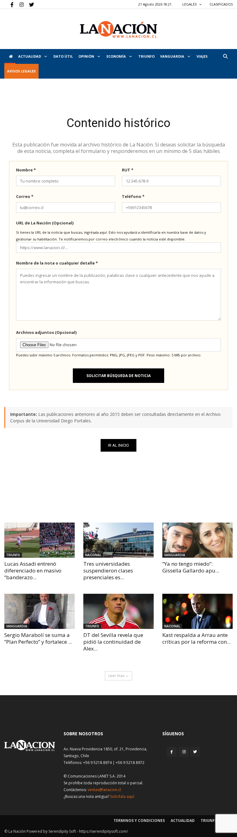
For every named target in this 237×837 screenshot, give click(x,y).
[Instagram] (19, 4)
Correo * (24, 196)
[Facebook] (9, 4)
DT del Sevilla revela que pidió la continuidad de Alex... (113, 641)
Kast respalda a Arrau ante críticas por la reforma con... (196, 638)
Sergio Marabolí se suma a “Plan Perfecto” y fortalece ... (38, 638)
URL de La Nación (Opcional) (44, 223)
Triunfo (146, 56)
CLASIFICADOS (221, 4)
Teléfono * (133, 196)
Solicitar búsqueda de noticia (118, 375)
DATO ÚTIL (63, 56)
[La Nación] (118, 29)
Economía (116, 56)
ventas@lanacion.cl (104, 789)
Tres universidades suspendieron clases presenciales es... (108, 570)
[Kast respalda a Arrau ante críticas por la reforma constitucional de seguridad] (197, 611)
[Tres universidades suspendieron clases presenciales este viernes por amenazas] (118, 540)
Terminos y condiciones (139, 820)
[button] (225, 56)
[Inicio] (9, 56)
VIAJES (202, 56)
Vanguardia (172, 56)
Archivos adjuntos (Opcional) (46, 332)
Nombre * (26, 170)
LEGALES (190, 4)
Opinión (86, 56)
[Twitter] (29, 4)
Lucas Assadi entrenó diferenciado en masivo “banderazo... (32, 570)
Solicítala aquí (122, 796)
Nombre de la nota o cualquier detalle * (57, 263)
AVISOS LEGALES (21, 71)
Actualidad (30, 56)
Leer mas (116, 675)
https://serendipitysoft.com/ (103, 831)
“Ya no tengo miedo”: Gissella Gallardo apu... (190, 567)
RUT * (127, 170)
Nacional (93, 555)
